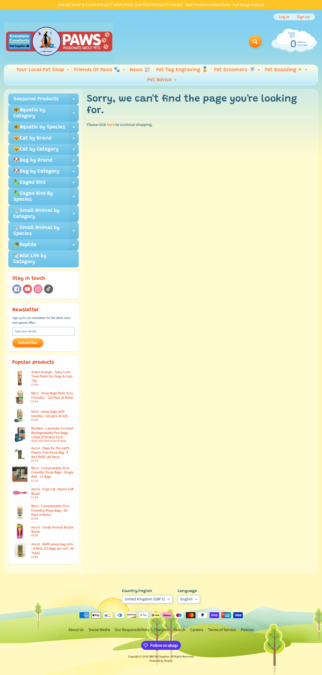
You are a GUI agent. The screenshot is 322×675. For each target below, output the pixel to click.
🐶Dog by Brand (46, 162)
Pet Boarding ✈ (286, 71)
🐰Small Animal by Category (46, 214)
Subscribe (27, 343)
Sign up (303, 17)
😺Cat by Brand (46, 140)
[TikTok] (48, 289)
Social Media (99, 630)
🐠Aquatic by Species (46, 129)
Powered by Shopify (161, 661)
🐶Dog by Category (46, 173)
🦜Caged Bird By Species (46, 197)
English (186, 599)
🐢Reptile (46, 246)
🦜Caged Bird (46, 184)
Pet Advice (162, 81)
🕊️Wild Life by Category (30, 258)
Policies (247, 630)
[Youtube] (27, 289)
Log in (284, 17)
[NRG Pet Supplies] (58, 41)
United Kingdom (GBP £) (145, 599)
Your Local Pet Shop (43, 71)
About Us (76, 630)
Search (179, 630)
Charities (161, 630)
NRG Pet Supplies (159, 656)
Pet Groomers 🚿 (237, 71)
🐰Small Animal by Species (46, 231)
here (111, 124)
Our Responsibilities (132, 630)
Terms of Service (222, 630)
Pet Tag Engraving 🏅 (182, 69)
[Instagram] (38, 289)
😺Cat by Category (46, 151)
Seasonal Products (46, 101)
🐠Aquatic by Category (46, 113)
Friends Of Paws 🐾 (100, 71)
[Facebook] (16, 289)
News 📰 (140, 69)
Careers (196, 630)
